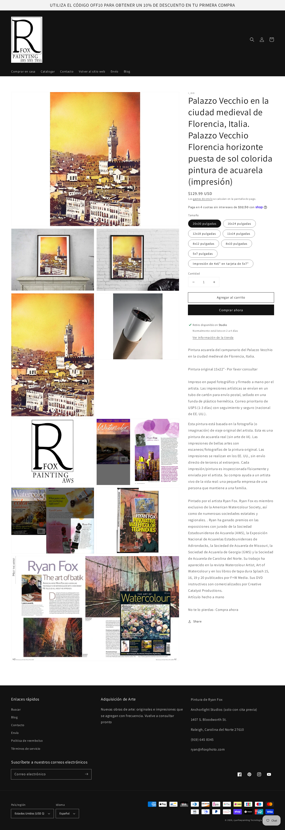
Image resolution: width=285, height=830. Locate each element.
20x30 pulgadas (204, 224)
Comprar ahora (231, 310)
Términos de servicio (26, 749)
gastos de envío (203, 198)
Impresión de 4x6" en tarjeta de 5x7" (221, 264)
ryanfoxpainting (242, 820)
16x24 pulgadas (239, 224)
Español (64, 813)
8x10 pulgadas (236, 244)
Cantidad (194, 273)
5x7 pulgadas (203, 254)
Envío (15, 733)
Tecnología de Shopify (262, 820)
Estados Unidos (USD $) (30, 813)
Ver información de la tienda (213, 337)
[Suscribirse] (86, 774)
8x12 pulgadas (203, 244)
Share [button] (197, 621)
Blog (14, 717)
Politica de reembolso (27, 741)
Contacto (17, 725)
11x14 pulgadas (238, 234)
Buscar (16, 709)
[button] (252, 39)
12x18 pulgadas (204, 234)
